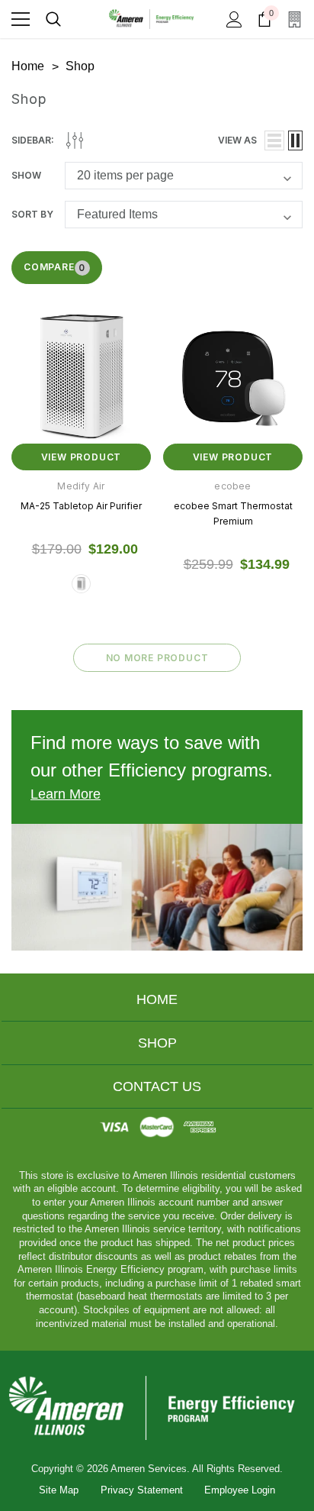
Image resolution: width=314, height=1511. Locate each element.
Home (157, 999)
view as (237, 140)
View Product (81, 457)
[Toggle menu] (20, 19)
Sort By (32, 214)
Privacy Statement (142, 1490)
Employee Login (239, 1490)
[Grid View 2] (295, 140)
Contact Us (157, 1086)
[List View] (274, 140)
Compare (54, 267)
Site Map (58, 1490)
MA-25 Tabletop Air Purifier (81, 506)
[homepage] (157, 1407)
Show (26, 175)
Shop (157, 1043)
